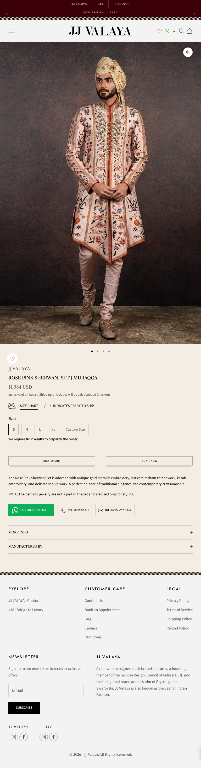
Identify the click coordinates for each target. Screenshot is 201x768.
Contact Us (94, 600)
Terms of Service (179, 610)
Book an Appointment (102, 610)
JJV (100, 4)
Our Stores (93, 637)
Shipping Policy (179, 619)
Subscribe (24, 707)
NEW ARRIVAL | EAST (100, 12)
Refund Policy (177, 628)
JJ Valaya (19, 368)
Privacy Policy (177, 600)
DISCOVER (122, 4)
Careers (91, 628)
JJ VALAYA (79, 4)
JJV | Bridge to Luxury (25, 610)
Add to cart (51, 461)
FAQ (88, 619)
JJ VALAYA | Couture (24, 600)
